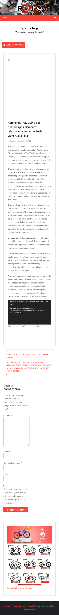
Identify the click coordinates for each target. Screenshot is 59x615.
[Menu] (4, 18)
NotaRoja (12, 141)
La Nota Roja (29, 28)
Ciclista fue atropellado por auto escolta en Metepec (27, 355)
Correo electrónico (12, 463)
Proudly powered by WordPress (18, 606)
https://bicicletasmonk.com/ (19, 588)
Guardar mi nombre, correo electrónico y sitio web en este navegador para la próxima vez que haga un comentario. (15, 496)
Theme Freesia (29, 609)
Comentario (9, 415)
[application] (29, 312)
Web (5, 474)
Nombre (7, 451)
